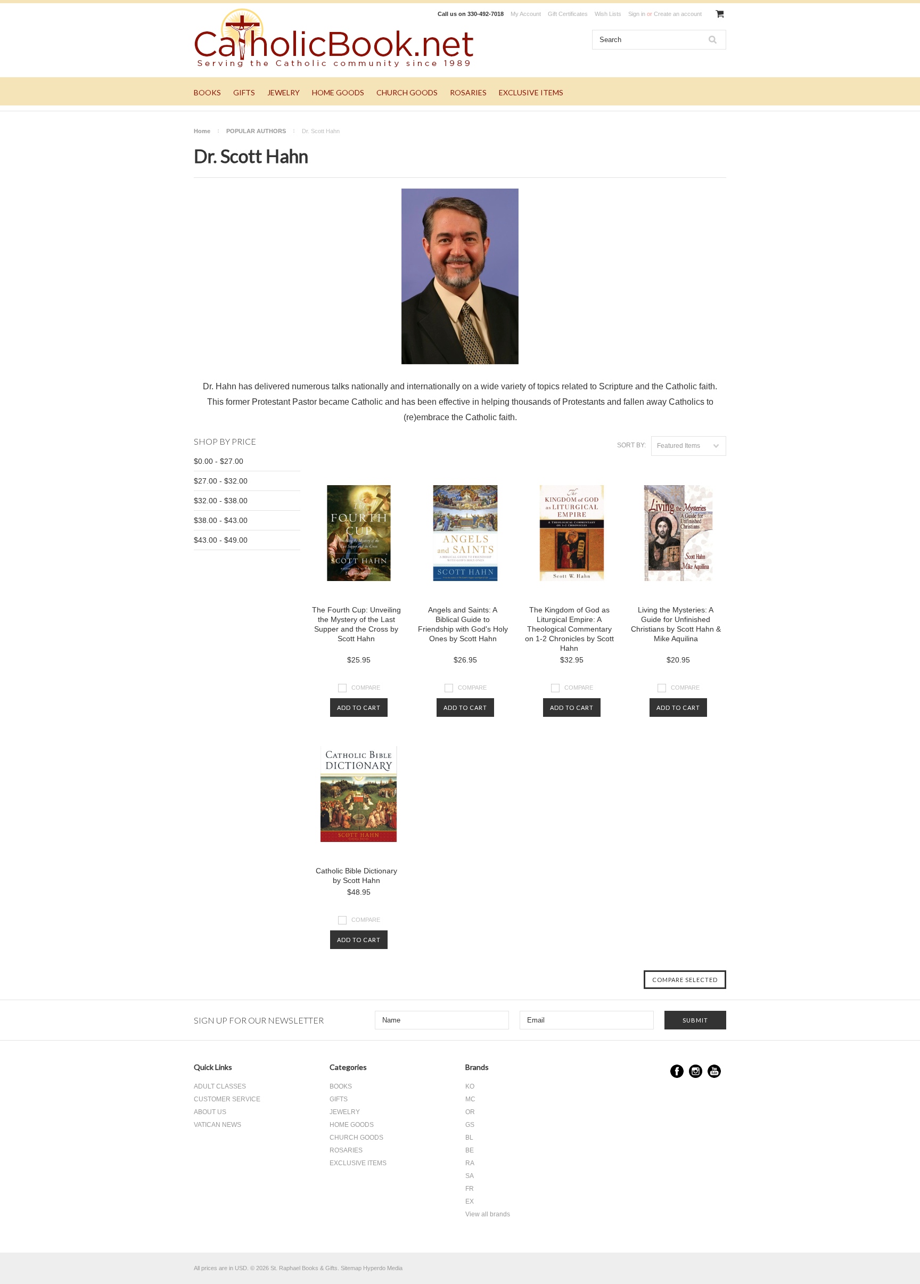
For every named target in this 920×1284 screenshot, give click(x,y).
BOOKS (207, 92)
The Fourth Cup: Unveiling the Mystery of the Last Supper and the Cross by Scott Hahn (356, 624)
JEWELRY (283, 92)
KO (469, 1086)
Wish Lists (608, 14)
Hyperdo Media (382, 1268)
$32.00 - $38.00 (221, 500)
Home (202, 131)
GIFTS (244, 92)
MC (470, 1099)
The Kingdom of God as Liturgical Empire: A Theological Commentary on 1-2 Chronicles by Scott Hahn (569, 629)
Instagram (695, 1071)
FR (469, 1188)
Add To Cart (359, 707)
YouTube (714, 1071)
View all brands (487, 1214)
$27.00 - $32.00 (221, 481)
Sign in (636, 14)
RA (469, 1163)
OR (470, 1112)
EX (469, 1201)
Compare (365, 687)
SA (469, 1176)
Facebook (677, 1071)
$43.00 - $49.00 (221, 540)
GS (469, 1124)
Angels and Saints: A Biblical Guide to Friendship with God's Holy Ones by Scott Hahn (463, 624)
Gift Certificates (568, 14)
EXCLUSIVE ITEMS (531, 92)
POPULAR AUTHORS (256, 131)
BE (469, 1150)
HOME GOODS (338, 92)
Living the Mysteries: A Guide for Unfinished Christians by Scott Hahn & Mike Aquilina (676, 624)
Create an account (678, 14)
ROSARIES (468, 92)
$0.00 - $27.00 (218, 461)
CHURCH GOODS (407, 92)
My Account (526, 14)
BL (469, 1137)
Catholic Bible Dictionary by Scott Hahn (356, 875)
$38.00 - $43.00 (221, 520)
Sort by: (631, 445)
